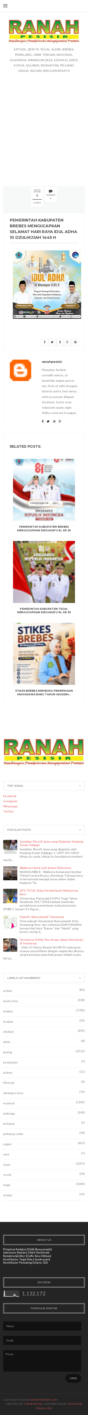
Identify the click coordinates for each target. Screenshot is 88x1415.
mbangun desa (13, 1093)
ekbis (6, 1042)
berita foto (10, 1001)
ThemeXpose (32, 1403)
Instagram (10, 801)
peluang (8, 1123)
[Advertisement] (44, 129)
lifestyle (9, 1082)
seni (6, 1154)
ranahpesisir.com (43, 1399)
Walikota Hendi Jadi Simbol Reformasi (45, 868)
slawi (6, 1164)
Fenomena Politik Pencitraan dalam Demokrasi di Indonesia (51, 941)
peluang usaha (13, 1134)
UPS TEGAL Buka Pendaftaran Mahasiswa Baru (49, 892)
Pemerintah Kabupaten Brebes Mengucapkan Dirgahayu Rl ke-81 (44, 528)
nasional (9, 1103)
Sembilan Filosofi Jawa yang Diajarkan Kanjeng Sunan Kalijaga (51, 843)
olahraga (9, 1113)
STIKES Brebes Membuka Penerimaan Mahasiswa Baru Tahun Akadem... (44, 692)
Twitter (8, 811)
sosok (7, 1174)
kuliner (8, 1072)
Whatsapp (10, 806)
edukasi (8, 1031)
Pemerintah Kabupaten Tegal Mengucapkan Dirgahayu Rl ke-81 (44, 610)
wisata (7, 1195)
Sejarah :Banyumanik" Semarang (42, 917)
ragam (7, 1144)
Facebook (9, 796)
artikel (7, 991)
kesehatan (10, 1062)
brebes (8, 1011)
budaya (8, 1021)
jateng (7, 1052)
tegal (6, 1185)
